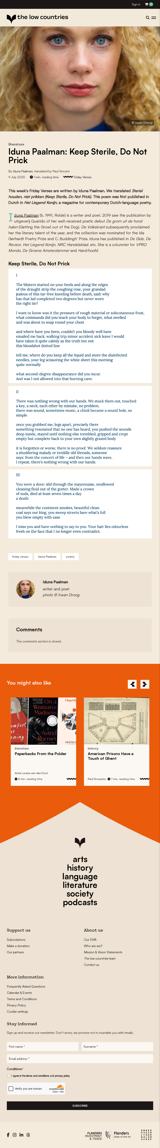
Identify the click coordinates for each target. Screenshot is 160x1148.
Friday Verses (83, 177)
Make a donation (18, 946)
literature (80, 885)
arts (80, 859)
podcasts (80, 902)
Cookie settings (17, 1011)
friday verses (20, 556)
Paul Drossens (97, 779)
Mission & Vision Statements (103, 952)
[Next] (144, 684)
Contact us (91, 965)
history (80, 867)
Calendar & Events (19, 993)
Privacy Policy (16, 1005)
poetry (70, 556)
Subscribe (80, 1105)
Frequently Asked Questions (26, 986)
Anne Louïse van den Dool (31, 773)
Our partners (15, 952)
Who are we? (93, 946)
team (100, 958)
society (80, 893)
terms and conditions (37, 1075)
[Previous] (132, 684)
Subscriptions (16, 940)
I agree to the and (41, 1075)
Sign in (136, 4)
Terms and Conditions (22, 999)
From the (41, 753)
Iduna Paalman (23, 171)
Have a (110, 756)
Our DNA (90, 940)
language (80, 876)
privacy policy (62, 1075)
